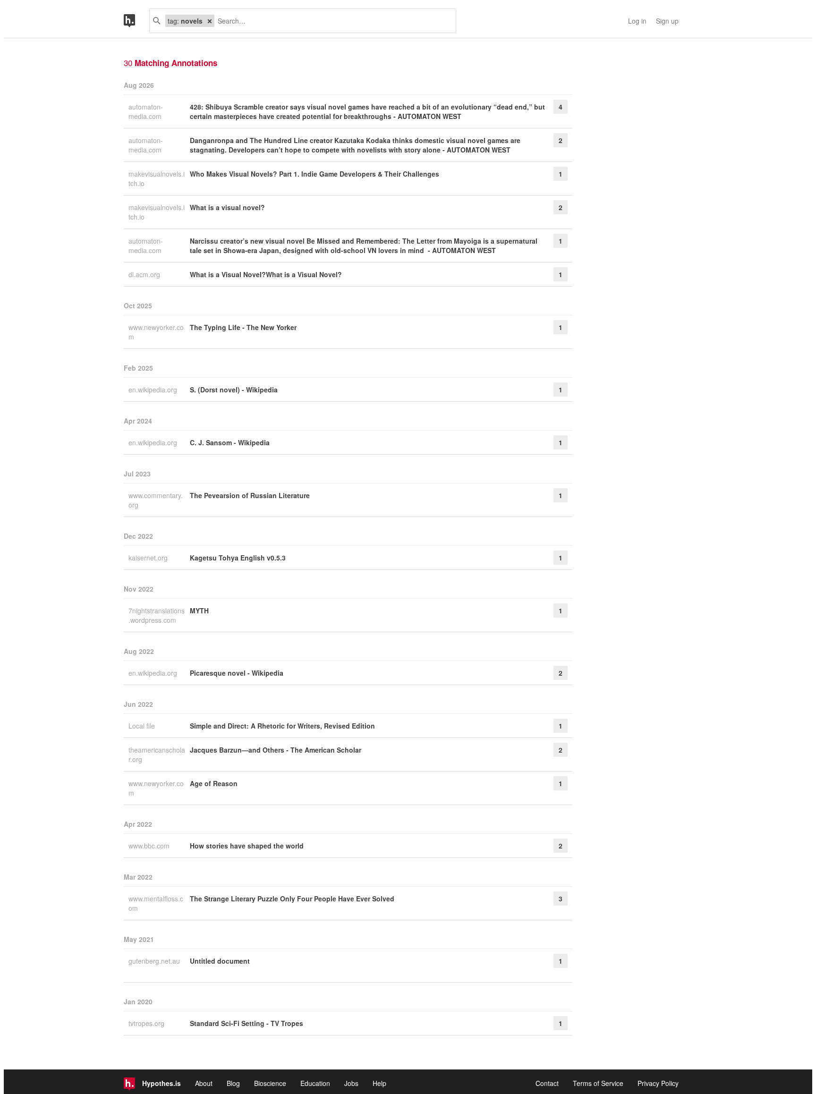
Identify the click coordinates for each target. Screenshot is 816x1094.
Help (379, 1083)
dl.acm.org (145, 274)
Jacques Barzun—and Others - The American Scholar (275, 750)
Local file (142, 725)
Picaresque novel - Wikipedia (236, 673)
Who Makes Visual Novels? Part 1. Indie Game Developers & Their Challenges (314, 173)
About (203, 1083)
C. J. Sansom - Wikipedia (230, 442)
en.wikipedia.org (153, 389)
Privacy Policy (658, 1083)
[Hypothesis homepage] (136, 20)
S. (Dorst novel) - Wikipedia (234, 389)
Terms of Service (598, 1083)
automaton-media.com (145, 111)
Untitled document (220, 961)
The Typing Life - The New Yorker (243, 327)
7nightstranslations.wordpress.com (156, 615)
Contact (547, 1083)
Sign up (667, 21)
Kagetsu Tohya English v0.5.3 (238, 557)
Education (315, 1083)
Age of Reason (214, 783)
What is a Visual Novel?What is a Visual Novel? (266, 274)
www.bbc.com (149, 845)
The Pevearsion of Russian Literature (250, 495)
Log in (637, 21)
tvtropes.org (147, 1023)
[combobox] (331, 20)
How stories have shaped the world (247, 845)
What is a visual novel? (227, 207)
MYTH (199, 610)
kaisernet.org (149, 557)
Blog (233, 1083)
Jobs (351, 1083)
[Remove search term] (209, 21)
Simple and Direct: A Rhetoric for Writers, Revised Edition (282, 725)
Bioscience (270, 1083)
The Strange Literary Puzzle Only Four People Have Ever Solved (292, 898)
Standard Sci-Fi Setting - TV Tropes (246, 1023)
